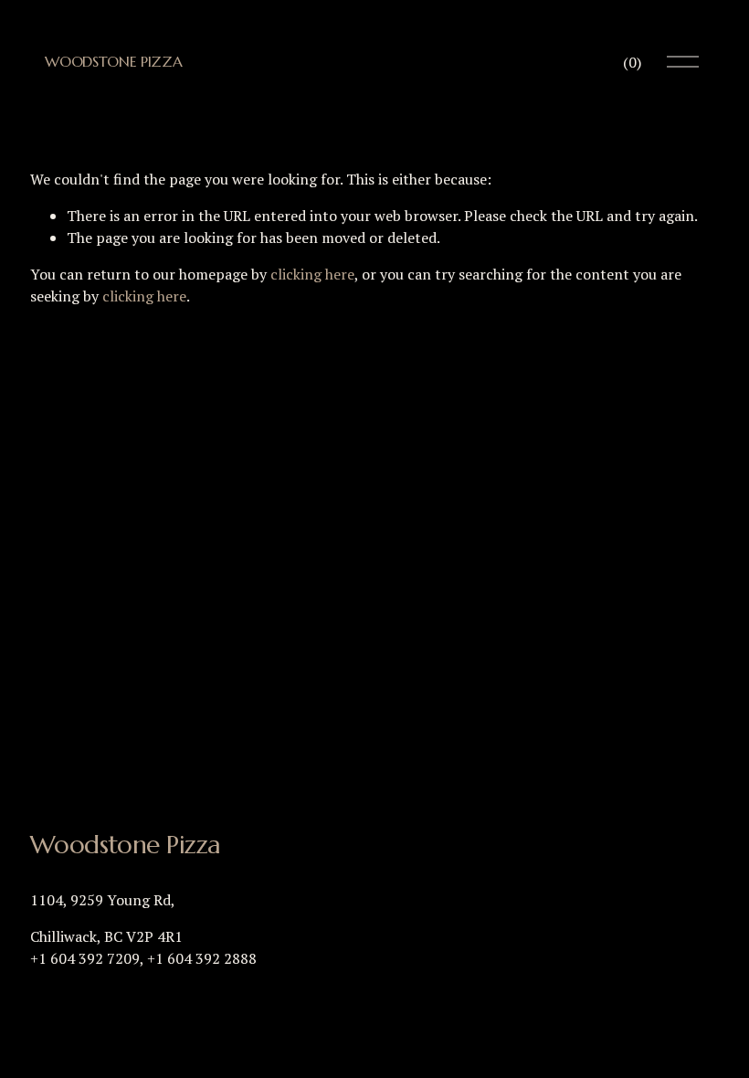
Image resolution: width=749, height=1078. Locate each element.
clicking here (312, 274)
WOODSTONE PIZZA (113, 61)
